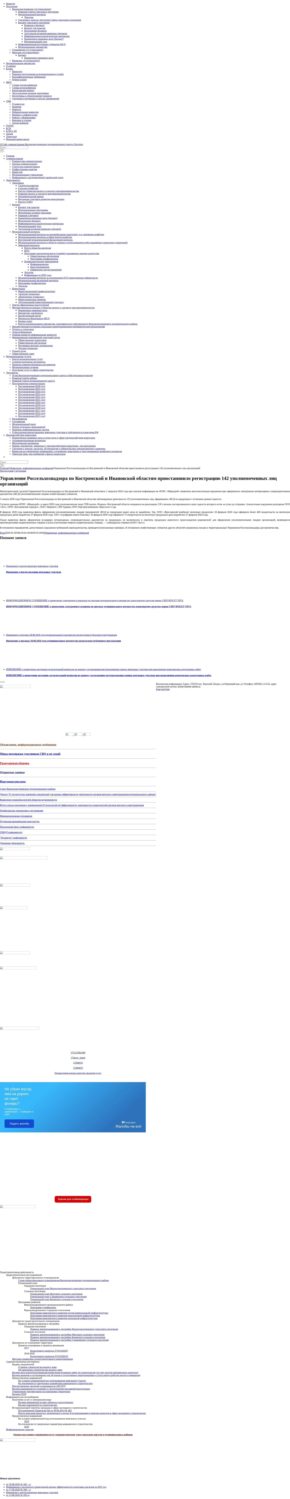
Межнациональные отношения (16, 816)
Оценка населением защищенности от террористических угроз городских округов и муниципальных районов (73, 1434)
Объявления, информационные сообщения (66, 533)
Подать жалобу (19, 1123)
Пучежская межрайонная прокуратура (19, 821)
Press (2, 533)
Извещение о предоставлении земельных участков (32, 566)
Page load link (163, 689)
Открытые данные (12, 772)
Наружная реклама (13, 781)
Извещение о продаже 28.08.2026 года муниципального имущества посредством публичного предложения (61, 635)
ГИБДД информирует (11, 832)
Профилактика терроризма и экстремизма (21, 810)
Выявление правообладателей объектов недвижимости (28, 799)
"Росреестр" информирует (13, 837)
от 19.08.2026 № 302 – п (18, 1484)
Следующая (20, 471)
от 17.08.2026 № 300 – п (18, 1489)
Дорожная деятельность (12, 843)
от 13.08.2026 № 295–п (17, 1495)
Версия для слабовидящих (73, 1199)
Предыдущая (6, 471)
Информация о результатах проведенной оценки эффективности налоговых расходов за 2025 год (56, 1487)
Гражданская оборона (14, 763)
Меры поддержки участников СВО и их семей (30, 753)
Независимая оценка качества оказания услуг (78, 1073)
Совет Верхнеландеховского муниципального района (27, 789)
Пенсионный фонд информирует (17, 827)
